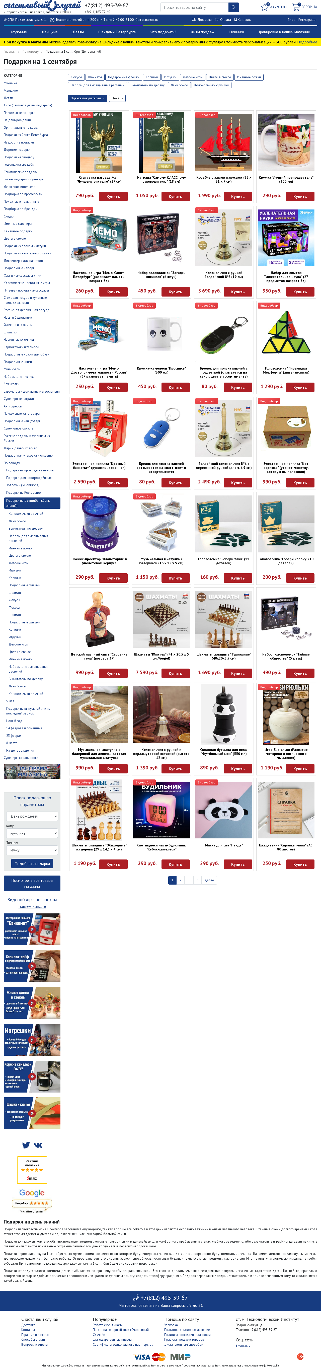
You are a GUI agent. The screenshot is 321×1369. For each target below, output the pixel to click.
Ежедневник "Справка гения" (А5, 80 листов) (286, 847)
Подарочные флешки (24, 585)
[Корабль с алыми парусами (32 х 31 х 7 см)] (223, 142)
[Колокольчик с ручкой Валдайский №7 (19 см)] (223, 237)
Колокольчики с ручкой (26, 514)
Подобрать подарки (32, 863)
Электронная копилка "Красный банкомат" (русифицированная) (99, 465)
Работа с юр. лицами (108, 1325)
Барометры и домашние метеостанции (32, 391)
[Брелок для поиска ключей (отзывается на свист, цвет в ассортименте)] (161, 428)
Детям (78, 31)
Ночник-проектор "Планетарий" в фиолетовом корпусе (99, 561)
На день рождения (18, 120)
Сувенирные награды (19, 399)
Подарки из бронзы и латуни (25, 246)
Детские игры (19, 563)
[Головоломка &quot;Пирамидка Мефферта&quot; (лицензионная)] (286, 333)
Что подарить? (163, 31)
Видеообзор (82, 115)
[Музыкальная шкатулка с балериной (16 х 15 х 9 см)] (161, 523)
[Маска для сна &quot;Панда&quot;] (223, 810)
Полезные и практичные (21, 201)
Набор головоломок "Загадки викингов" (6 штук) (161, 274)
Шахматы (15, 593)
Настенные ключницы (19, 339)
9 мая (10, 701)
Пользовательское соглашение (187, 1330)
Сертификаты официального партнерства (123, 1344)
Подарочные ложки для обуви (26, 354)
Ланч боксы (17, 521)
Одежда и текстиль (18, 325)
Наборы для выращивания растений (97, 85)
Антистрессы (13, 406)
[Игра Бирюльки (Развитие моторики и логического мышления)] (286, 714)
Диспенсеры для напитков (23, 261)
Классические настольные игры (27, 283)
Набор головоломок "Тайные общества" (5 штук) (286, 656)
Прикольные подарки (19, 113)
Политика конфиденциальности (187, 1335)
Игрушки (15, 570)
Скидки (9, 216)
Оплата (225, 19)
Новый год (14, 721)
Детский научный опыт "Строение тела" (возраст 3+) (99, 656)
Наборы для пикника (19, 377)
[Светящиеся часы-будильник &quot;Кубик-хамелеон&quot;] (161, 810)
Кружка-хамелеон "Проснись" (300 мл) (161, 370)
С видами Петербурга (117, 31)
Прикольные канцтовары (22, 413)
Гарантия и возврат (35, 1335)
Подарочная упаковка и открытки (28, 455)
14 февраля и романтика (24, 728)
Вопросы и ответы (34, 1344)
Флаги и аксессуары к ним (22, 275)
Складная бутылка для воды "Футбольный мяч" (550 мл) (223, 751)
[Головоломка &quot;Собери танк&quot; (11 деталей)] (223, 523)
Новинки (236, 31)
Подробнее (307, 41)
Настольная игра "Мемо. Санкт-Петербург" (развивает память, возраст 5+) (99, 276)
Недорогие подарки (19, 142)
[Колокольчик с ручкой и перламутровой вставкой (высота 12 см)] (161, 714)
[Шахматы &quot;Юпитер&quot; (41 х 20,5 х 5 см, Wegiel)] (161, 619)
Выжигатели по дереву (26, 528)
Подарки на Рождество (23, 492)
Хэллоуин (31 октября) (22, 485)
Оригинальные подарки (21, 127)
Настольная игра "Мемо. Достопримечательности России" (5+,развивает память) (99, 372)
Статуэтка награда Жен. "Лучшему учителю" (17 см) (99, 179)
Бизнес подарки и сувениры (24, 179)
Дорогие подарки (17, 150)
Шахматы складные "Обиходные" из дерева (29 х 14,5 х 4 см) (99, 847)
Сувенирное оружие (18, 428)
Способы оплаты (33, 1339)
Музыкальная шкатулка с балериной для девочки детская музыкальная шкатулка (99, 753)
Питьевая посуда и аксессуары (26, 290)
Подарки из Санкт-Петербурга (26, 135)
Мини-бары (12, 369)
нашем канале (32, 906)
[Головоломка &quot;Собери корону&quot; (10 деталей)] (286, 523)
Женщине (50, 31)
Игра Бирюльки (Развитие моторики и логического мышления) (286, 753)
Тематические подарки (21, 172)
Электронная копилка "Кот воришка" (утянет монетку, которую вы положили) (286, 467)
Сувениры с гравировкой (22, 758)
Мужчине (19, 31)
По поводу (31, 51)
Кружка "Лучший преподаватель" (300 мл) (286, 179)
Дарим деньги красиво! (21, 448)
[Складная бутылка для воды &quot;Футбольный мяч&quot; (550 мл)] (223, 714)
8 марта (11, 743)
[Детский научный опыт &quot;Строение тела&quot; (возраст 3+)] (99, 619)
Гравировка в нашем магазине (284, 31)
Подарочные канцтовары (22, 421)
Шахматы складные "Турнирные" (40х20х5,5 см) (224, 656)
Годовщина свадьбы (19, 164)
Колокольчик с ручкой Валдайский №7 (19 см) (223, 274)
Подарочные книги (18, 362)
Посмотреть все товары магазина (32, 883)
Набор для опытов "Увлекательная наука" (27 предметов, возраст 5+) (286, 276)
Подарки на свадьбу (19, 157)
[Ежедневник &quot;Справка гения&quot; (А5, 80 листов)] (286, 810)
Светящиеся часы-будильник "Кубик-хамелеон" (161, 847)
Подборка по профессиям (23, 194)
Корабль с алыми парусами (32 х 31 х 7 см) (223, 179)
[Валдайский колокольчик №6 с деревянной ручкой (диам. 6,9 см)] (223, 428)
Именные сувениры (18, 224)
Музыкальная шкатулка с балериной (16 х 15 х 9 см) (161, 561)
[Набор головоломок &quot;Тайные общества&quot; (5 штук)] (286, 619)
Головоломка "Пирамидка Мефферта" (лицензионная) (286, 370)
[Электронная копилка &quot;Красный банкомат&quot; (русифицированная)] (99, 428)
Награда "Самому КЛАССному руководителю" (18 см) (161, 179)
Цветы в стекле (15, 238)
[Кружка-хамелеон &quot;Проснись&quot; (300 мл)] (161, 333)
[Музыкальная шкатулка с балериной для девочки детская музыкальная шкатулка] (99, 714)
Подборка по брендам (21, 209)
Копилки (15, 578)
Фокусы (14, 600)
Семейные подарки (18, 231)
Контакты (244, 19)
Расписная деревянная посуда (26, 310)
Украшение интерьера (19, 187)
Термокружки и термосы (21, 347)
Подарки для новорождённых (29, 478)
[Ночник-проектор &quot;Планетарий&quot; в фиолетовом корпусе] (99, 523)
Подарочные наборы (19, 268)
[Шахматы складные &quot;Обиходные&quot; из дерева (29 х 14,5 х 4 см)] (99, 809)
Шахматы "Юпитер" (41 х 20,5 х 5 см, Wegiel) (161, 656)
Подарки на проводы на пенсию (30, 470)
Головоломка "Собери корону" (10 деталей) (286, 561)
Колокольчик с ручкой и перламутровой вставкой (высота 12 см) (161, 753)
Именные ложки (20, 548)
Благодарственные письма (112, 1339)
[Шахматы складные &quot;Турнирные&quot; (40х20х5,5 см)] (223, 619)
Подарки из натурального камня (27, 253)
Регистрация (307, 19)
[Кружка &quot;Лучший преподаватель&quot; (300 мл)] (286, 142)
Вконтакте (243, 1345)
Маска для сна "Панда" (224, 845)
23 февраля (14, 736)
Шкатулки (11, 332)
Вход (292, 19)
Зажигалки (11, 384)
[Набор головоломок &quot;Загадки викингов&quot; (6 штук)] (161, 237)
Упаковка (171, 1325)
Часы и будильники (18, 317)
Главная (10, 51)
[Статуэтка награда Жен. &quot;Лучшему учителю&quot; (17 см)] (99, 142)
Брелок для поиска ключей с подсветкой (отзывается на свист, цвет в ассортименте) (224, 372)
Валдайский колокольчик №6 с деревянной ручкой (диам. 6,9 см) (224, 465)
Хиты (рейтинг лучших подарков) (28, 105)
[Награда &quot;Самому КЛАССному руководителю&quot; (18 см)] (161, 142)
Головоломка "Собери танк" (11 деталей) (223, 561)
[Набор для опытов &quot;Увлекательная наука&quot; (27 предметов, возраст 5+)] (286, 237)
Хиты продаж (202, 31)
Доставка (204, 19)
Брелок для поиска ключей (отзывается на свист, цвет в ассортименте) (161, 467)
